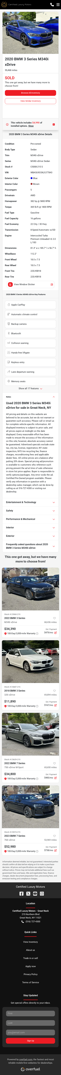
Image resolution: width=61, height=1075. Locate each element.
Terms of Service (30, 982)
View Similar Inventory (30, 101)
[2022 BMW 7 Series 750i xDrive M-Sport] (30, 734)
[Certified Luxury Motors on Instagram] (40, 893)
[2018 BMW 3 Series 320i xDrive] (30, 661)
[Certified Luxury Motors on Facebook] (20, 893)
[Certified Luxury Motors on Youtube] (33, 893)
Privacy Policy (30, 974)
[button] (52, 5)
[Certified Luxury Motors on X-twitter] (27, 893)
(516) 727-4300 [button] (33, 921)
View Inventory (30, 942)
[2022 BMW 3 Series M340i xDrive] (30, 589)
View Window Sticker (24, 284)
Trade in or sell (30, 958)
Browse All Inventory (30, 93)
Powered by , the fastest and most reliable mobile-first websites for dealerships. (30, 1061)
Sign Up (30, 1041)
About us (30, 950)
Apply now (30, 966)
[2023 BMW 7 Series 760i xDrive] (30, 806)
